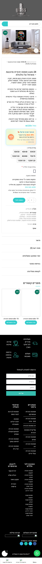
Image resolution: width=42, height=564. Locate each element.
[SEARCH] (5, 23)
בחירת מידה (31, 148)
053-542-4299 (30, 187)
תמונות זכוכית (24, 213)
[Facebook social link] (30, 228)
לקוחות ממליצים (33, 271)
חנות (28, 62)
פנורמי (29, 224)
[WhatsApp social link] (24, 228)
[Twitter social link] (27, 228)
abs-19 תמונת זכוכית (30, 319)
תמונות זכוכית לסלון (14, 221)
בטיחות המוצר (34, 263)
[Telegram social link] (22, 228)
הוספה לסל (19, 200)
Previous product (35, 67)
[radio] (32, 152)
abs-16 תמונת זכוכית (11, 319)
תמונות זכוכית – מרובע (28, 215)
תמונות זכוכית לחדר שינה (27, 219)
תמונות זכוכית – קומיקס (28, 217)
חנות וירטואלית (17, 554)
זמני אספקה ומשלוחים (31, 256)
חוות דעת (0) (35, 248)
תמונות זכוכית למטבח (29, 221)
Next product (30, 67)
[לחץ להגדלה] (36, 50)
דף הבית (33, 62)
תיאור (38, 240)
